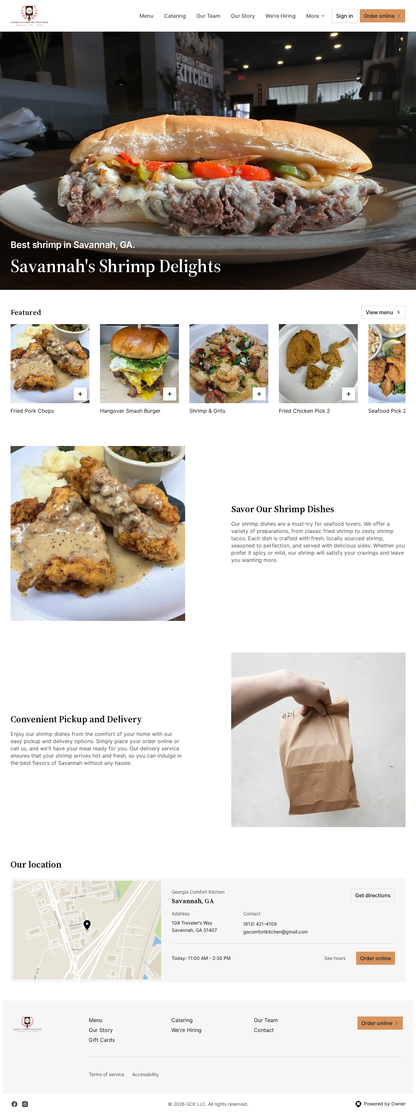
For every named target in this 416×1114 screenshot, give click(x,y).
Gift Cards (102, 1040)
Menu (146, 16)
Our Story (243, 16)
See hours (335, 958)
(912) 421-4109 (260, 924)
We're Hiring (280, 16)
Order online (375, 958)
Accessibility (145, 1074)
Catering (175, 16)
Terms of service (106, 1074)
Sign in (344, 16)
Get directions (373, 895)
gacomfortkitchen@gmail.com (275, 932)
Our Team (208, 16)
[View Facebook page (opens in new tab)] (14, 1104)
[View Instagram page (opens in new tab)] (25, 1104)
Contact (264, 1030)
